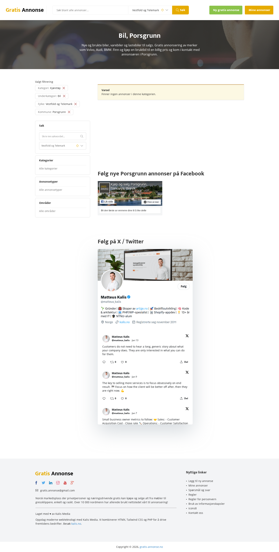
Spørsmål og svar (199, 490)
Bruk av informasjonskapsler (206, 503)
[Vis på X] (187, 336)
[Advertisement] (171, 130)
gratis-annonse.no (151, 547)
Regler (192, 494)
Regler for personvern (202, 499)
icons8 (192, 508)
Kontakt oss (195, 513)
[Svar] (104, 362)
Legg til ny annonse (200, 481)
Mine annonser (198, 485)
